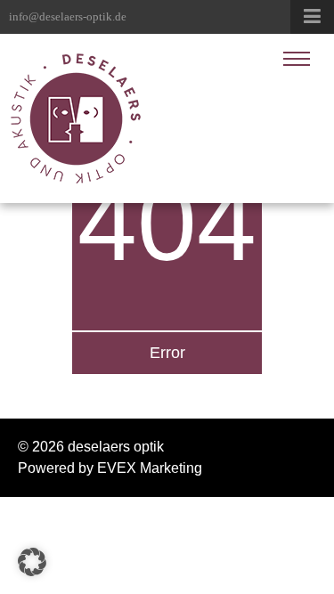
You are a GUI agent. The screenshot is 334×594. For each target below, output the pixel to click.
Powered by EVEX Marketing (110, 468)
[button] (32, 562)
